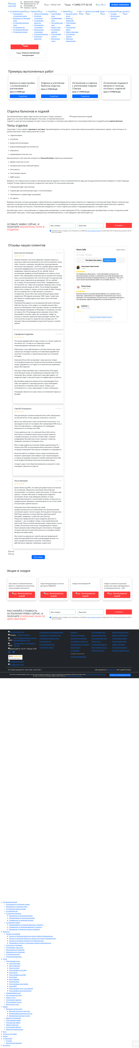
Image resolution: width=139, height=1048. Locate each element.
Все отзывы (38, 557)
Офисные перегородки (120, 651)
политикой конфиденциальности (95, 674)
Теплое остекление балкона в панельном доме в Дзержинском (32, 938)
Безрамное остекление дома (50, 635)
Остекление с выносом (79, 642)
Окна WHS (13, 986)
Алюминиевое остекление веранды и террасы (26, 925)
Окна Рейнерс (14, 979)
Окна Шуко (13, 977)
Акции (5, 1036)
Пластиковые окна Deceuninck (20, 991)
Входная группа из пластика (19, 1011)
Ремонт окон (56, 27)
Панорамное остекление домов (51, 632)
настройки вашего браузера (74, 676)
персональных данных (93, 231)
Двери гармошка (72, 32)
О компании (112, 11)
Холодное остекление (79, 638)
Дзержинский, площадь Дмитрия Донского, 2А (31, 3)
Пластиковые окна (98, 632)
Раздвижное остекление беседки (21, 920)
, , (25, 639)
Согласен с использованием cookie (120, 675)
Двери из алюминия (119, 635)
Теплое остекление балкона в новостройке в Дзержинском (31, 936)
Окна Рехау (13, 973)
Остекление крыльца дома (49, 638)
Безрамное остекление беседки (21, 916)
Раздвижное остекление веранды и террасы (25, 927)
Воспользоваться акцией (25, 594)
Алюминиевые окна (98, 635)
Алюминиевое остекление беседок (22, 918)
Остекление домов (17, 11)
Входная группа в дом (120, 632)
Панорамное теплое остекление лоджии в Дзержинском (30, 943)
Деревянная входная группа (19, 1016)
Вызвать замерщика (120, 5)
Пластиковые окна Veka (18, 970)
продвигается (111, 670)
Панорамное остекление (80, 645)
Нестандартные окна (99, 638)
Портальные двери (119, 642)
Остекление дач (19, 27)
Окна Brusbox (14, 982)
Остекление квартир (99, 645)
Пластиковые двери (119, 638)
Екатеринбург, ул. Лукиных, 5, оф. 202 (30, 7)
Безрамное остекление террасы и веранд (24, 929)
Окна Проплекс (14, 963)
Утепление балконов (78, 657)
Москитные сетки (97, 651)
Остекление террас (20, 32)
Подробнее (23, 96)
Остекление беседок (20, 30)
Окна (50, 11)
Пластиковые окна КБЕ (17, 975)
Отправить (119, 225)
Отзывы (113, 14)
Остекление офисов (119, 648)
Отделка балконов (41, 34)
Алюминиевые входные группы (20, 1013)
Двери (65, 11)
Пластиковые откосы (99, 648)
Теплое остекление (41, 14)
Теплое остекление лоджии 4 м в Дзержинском (26, 941)
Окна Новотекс (14, 966)
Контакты (6, 1045)
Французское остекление (15, 952)
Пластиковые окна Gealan (18, 984)
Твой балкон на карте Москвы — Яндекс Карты (100, 320)
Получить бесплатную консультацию (31, 54)
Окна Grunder (14, 968)
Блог (4, 1032)
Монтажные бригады (14, 1043)
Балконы (34, 11)
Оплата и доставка (10, 1034)
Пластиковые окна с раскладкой (21, 988)
